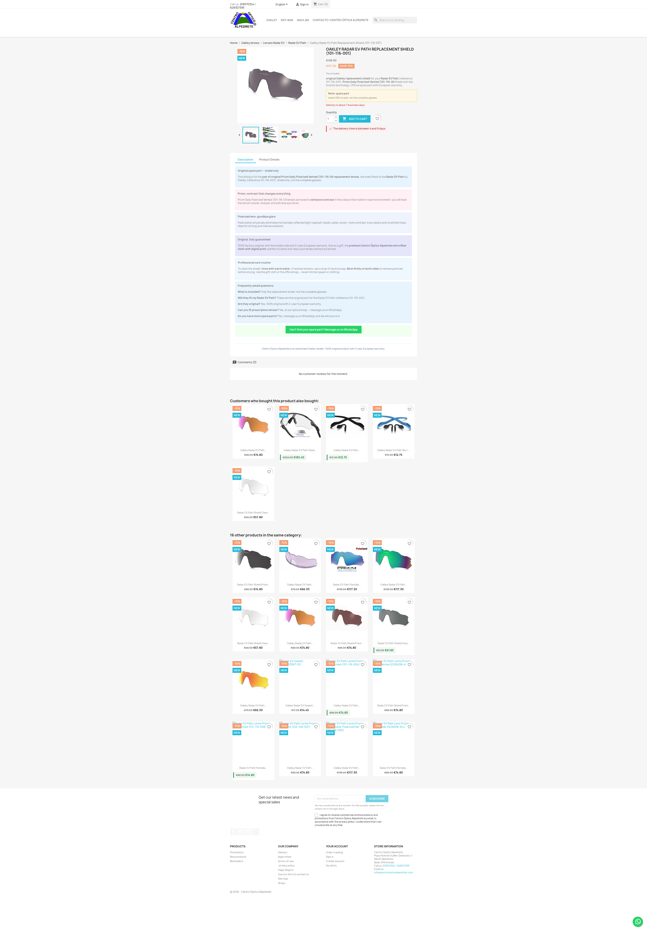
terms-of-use (286, 861)
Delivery (282, 852)
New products (238, 856)
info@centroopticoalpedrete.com (393, 872)
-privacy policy (286, 865)
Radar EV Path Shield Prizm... (253, 584)
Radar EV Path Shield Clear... (253, 512)
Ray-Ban (287, 20)
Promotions (236, 852)
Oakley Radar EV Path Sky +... (393, 450)
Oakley (271, 20)
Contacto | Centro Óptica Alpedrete (340, 20)
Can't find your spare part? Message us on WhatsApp (324, 329)
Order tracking (334, 852)
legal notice (284, 856)
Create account (335, 861)
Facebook (233, 831)
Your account (337, 846)
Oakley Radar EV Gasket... (300, 705)
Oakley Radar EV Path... (253, 450)
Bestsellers (236, 861)
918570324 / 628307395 (243, 5)
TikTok (256, 831)
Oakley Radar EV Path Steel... (300, 450)
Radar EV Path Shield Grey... (394, 643)
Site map (283, 878)
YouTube (241, 831)
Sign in (330, 856)
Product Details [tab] (269, 159)
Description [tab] (245, 159)
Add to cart (355, 119)
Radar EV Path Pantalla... (347, 584)
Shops (281, 883)
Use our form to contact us (293, 874)
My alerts (331, 865)
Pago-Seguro (286, 869)
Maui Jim (303, 20)
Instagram (248, 831)
